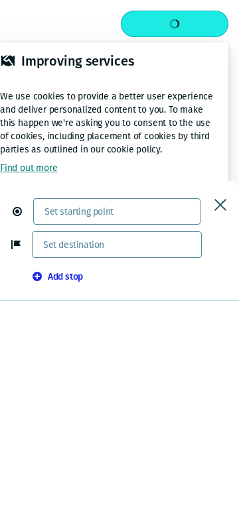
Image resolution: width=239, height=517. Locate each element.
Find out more (28, 168)
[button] (22, 211)
